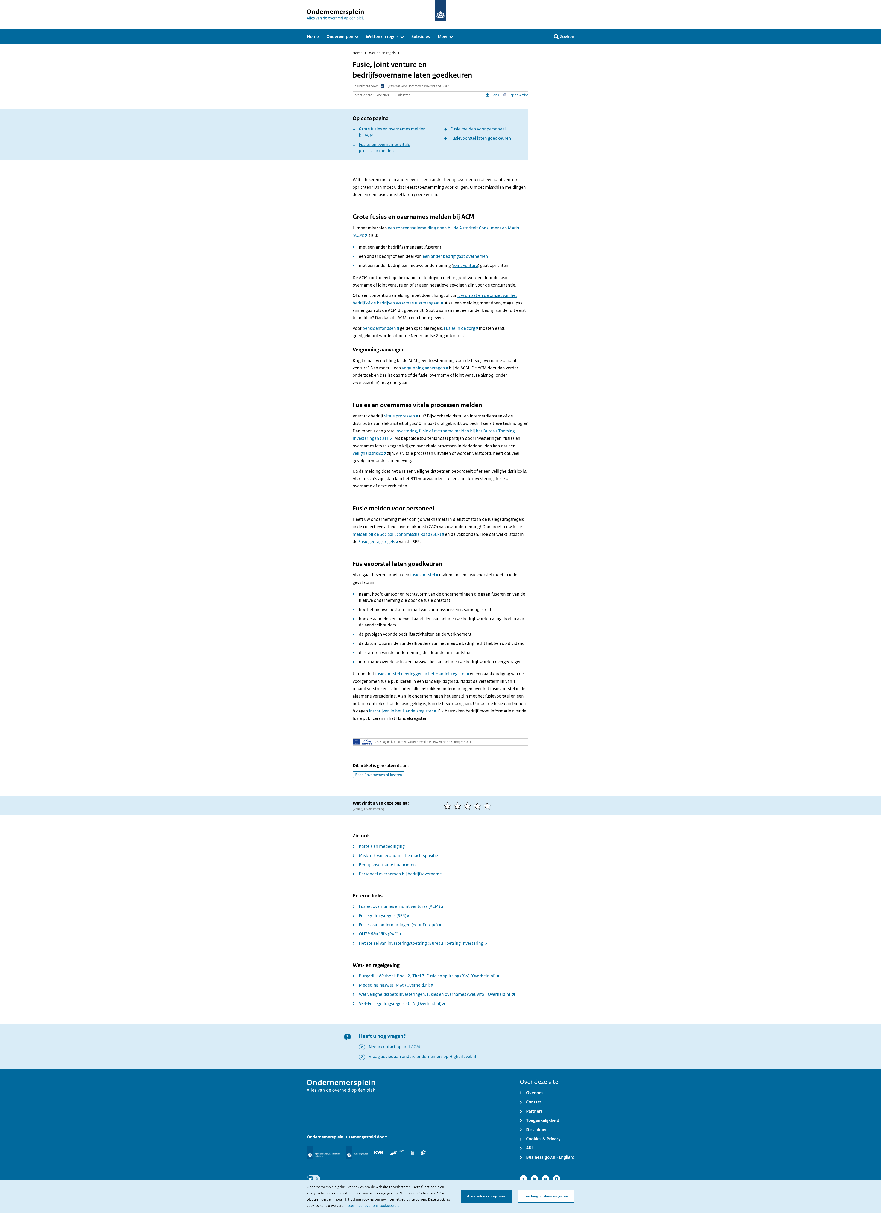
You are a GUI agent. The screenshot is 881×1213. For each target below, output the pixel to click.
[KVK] (378, 1152)
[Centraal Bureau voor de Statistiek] (412, 1152)
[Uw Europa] (362, 741)
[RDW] (397, 1152)
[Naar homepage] (440, 10)
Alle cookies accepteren (486, 1196)
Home (357, 53)
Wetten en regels (382, 53)
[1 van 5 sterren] (449, 806)
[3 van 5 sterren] (468, 806)
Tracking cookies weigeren (546, 1196)
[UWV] (424, 1152)
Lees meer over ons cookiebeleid (373, 1205)
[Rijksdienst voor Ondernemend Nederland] (323, 1152)
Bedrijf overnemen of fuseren (378, 775)
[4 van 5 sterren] (478, 806)
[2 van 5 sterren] (458, 806)
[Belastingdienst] (357, 1152)
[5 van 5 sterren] (488, 806)
